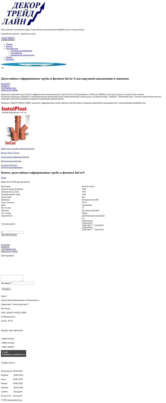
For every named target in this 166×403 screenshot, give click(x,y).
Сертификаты (16, 53)
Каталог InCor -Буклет (10, 153)
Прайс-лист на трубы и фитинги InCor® (17, 149)
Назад (3, 178)
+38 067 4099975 (8, 38)
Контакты (10, 59)
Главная (9, 44)
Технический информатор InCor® (15, 157)
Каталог (9, 46)
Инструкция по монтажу (11, 161)
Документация (12, 48)
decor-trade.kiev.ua (14, 400)
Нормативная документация (22, 55)
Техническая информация (21, 51)
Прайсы (9, 57)
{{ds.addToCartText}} (9, 235)
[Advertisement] (29, 239)
